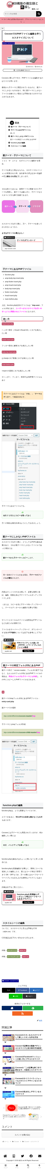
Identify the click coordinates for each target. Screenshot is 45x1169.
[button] (39, 14)
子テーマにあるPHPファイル (21, 130)
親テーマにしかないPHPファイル (22, 136)
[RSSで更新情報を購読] (22, 1013)
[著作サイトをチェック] (12, 1008)
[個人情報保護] (14, 1156)
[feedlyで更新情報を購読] (33, 1008)
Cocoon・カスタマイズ (11, 981)
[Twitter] (22, 1156)
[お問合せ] (40, 1156)
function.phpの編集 (18, 143)
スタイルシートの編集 (18, 146)
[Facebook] (31, 1156)
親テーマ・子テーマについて (21, 127)
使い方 (12, 133)
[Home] (5, 1156)
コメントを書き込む (22, 1135)
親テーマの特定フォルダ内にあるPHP (23, 139)
